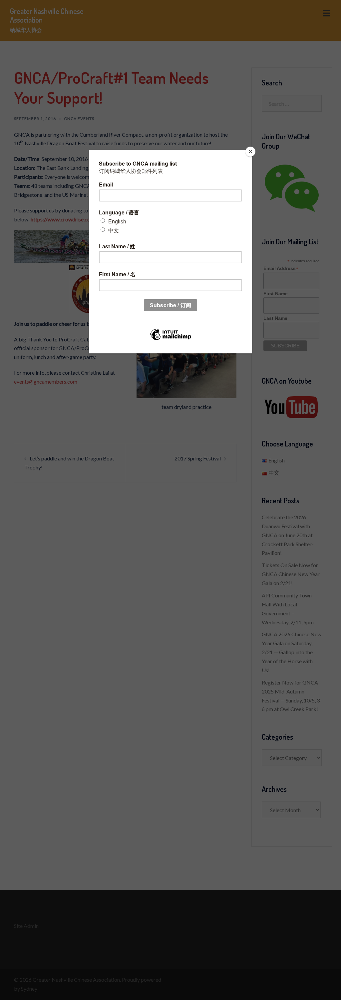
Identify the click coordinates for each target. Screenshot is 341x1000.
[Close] (250, 152)
